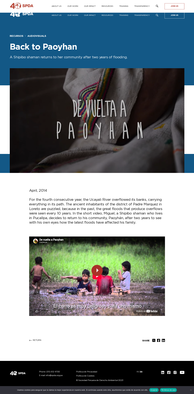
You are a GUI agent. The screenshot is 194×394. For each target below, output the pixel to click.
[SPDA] (24, 14)
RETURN (37, 340)
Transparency (142, 15)
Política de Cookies (85, 376)
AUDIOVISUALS (36, 36)
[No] (190, 390)
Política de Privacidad (86, 372)
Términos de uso (168, 390)
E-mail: (51, 375)
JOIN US (174, 15)
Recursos (16, 36)
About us (56, 15)
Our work (72, 15)
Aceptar (154, 390)
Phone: (49, 372)
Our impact (90, 15)
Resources (107, 15)
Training (123, 15)
